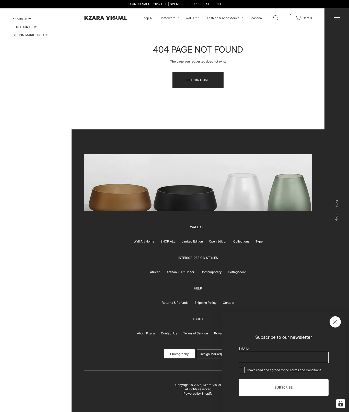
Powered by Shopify (198, 393)
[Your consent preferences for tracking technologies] (340, 403)
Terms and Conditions (305, 370)
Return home (198, 80)
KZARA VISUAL (105, 18)
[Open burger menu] (337, 18)
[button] (276, 17)
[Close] (335, 322)
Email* (244, 348)
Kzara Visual (212, 385)
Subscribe (284, 387)
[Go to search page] (276, 17)
